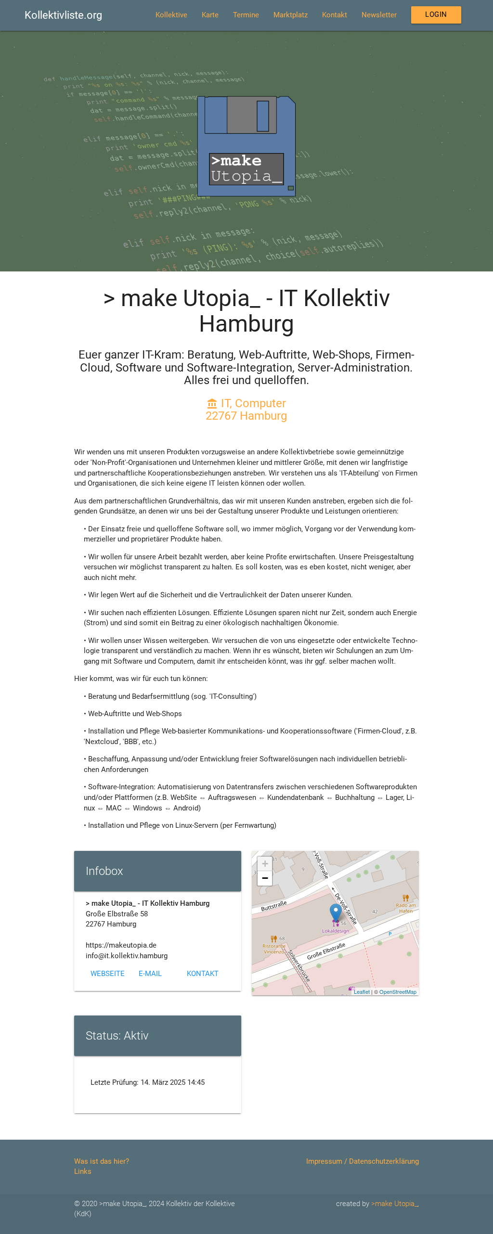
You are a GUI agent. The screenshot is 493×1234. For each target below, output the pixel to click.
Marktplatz (290, 15)
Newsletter (379, 15)
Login (436, 15)
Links (82, 1172)
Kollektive (171, 15)
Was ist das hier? (101, 1161)
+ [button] (265, 864)
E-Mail (150, 974)
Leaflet (362, 991)
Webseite (108, 974)
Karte (210, 15)
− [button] (265, 878)
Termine (246, 15)
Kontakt (334, 15)
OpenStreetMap (397, 991)
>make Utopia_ (394, 1204)
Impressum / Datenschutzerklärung (362, 1161)
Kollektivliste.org (63, 15)
